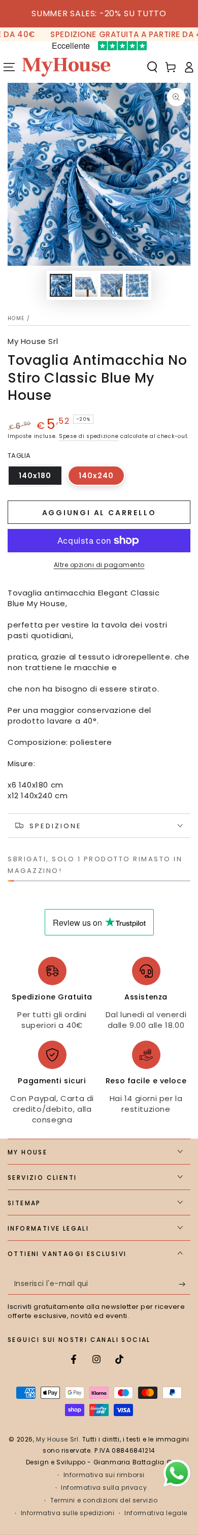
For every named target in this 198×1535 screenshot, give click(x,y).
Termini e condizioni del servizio (104, 1500)
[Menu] (9, 67)
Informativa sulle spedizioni (68, 1513)
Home (16, 318)
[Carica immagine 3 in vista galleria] (112, 285)
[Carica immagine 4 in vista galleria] (137, 285)
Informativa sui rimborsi (104, 1475)
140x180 (40, 478)
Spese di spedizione (88, 436)
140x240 (102, 478)
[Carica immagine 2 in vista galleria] (86, 285)
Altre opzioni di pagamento (99, 564)
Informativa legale (155, 1513)
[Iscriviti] (184, 1284)
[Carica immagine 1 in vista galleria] (61, 285)
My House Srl (33, 341)
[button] (152, 67)
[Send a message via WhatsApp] (177, 1473)
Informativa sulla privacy (104, 1488)
